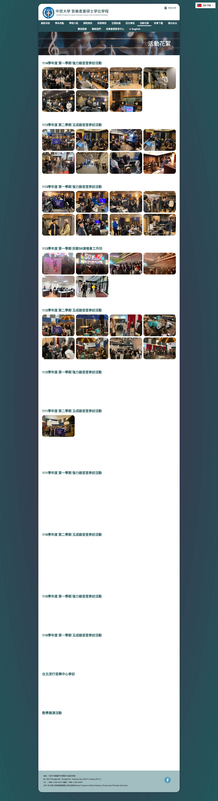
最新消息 (45, 23)
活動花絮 (144, 23)
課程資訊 (87, 23)
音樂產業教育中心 (115, 28)
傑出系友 (172, 23)
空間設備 (116, 23)
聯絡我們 (96, 28)
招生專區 (130, 23)
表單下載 (158, 23)
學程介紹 (73, 23)
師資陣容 (101, 23)
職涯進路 (82, 28)
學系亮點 (59, 23)
